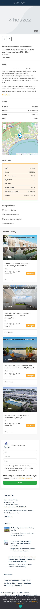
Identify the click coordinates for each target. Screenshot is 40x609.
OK (20, 606)
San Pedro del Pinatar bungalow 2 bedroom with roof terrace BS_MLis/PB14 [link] (17, 315)
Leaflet (19, 154)
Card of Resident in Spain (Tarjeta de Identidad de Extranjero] (17, 584)
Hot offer (9, 288)
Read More (6, 95)
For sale (6, 237)
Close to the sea (15, 46)
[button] (20, 20)
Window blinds (9, 224)
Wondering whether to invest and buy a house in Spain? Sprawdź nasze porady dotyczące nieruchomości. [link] (22, 559)
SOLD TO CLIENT (6, 46)
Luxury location (16, 288)
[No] (38, 602)
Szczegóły (30, 274)
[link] (20, 247)
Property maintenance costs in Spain (17, 580)
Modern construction (26, 46)
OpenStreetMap (27, 154)
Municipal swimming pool (12, 219)
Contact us (8, 517)
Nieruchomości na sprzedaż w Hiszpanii (14, 595)
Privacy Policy (33, 595)
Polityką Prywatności (25, 478)
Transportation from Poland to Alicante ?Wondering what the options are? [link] (20, 543)
